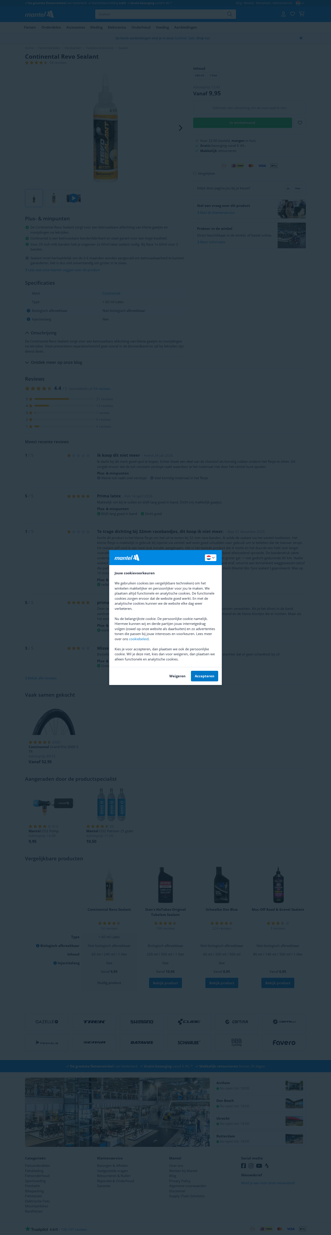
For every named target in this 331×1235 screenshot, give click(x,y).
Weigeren (177, 676)
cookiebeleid (139, 639)
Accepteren (204, 676)
